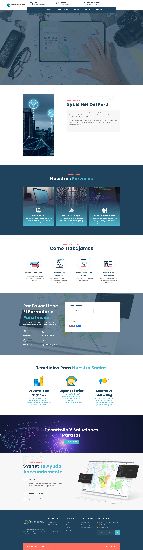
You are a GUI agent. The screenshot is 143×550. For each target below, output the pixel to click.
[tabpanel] (71, 47)
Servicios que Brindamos (33, 69)
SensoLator (69, 530)
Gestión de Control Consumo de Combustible (55, 528)
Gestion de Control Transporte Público (52, 523)
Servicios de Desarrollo (104, 215)
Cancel (72, 326)
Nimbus (68, 527)
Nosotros (76, 9)
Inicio (40, 9)
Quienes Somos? (34, 479)
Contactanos (87, 9)
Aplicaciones (99, 9)
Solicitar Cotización (71, 441)
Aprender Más (52, 69)
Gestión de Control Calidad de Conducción (55, 533)
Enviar (78, 326)
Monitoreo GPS (39, 215)
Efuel (67, 525)
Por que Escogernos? (36, 493)
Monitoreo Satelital (63, 9)
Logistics (68, 522)
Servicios (49, 9)
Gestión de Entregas (71, 215)
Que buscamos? (34, 499)
